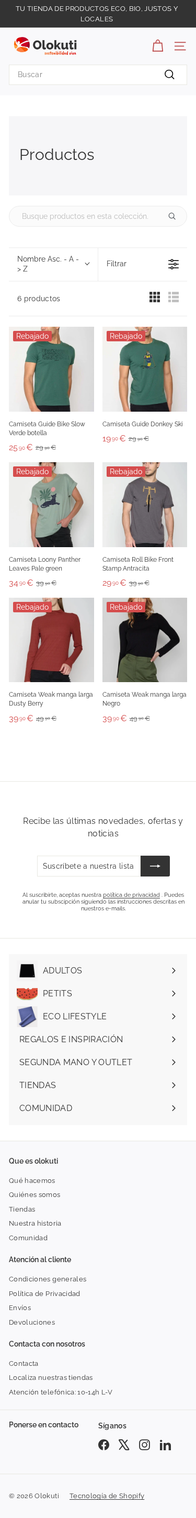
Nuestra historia (35, 1223)
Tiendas (22, 1209)
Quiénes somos (35, 1195)
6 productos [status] (39, 298)
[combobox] (98, 75)
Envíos (20, 1308)
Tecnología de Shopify (107, 1496)
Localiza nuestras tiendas (51, 1377)
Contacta (24, 1363)
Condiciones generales (47, 1279)
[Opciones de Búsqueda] (176, 216)
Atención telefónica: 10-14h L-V (61, 1392)
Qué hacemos (32, 1180)
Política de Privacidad (44, 1294)
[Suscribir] (155, 866)
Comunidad (28, 1238)
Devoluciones (32, 1322)
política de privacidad (131, 895)
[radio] (154, 299)
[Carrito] (157, 46)
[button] (53, 264)
